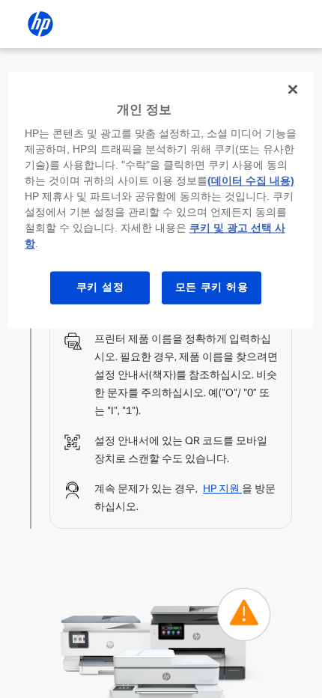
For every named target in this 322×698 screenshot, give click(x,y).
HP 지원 (222, 488)
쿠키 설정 (100, 288)
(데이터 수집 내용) (250, 181)
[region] (161, 199)
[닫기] (292, 89)
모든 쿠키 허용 (212, 288)
